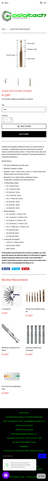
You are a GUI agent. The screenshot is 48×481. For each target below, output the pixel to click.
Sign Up (42, 456)
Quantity (5, 115)
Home (3, 29)
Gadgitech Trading (18, 477)
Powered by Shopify (32, 477)
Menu (6, 3)
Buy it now (24, 134)
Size (3, 105)
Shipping (14, 99)
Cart (44, 3)
